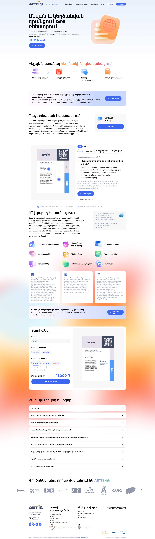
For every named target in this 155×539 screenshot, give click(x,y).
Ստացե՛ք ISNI (115, 312)
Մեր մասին (94, 4)
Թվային (36, 363)
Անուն (81, 151)
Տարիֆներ (68, 4)
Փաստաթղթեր (82, 517)
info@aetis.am (34, 519)
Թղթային (46, 363)
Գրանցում (121, 4)
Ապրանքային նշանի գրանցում (58, 522)
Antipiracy (52, 520)
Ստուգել (111, 126)
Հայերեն (36, 352)
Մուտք (111, 4)
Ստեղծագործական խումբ (102, 151)
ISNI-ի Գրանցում (54, 518)
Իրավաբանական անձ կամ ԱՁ (117, 151)
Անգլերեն (46, 352)
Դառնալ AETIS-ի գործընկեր (86, 513)
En (85, 146)
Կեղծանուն (89, 151)
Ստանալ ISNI (38, 45)
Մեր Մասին (81, 511)
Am (80, 146)
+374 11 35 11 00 (34, 514)
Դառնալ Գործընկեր (81, 4)
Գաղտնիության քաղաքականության (81, 537)
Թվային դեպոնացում (55, 514)
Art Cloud (52, 516)
